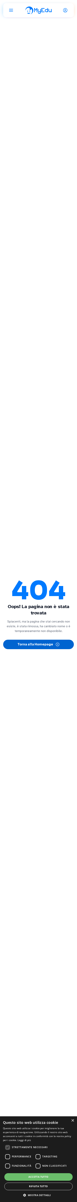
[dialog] (38, 1159)
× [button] (72, 1120)
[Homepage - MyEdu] (38, 10)
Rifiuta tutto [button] (38, 1186)
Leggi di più (24, 1140)
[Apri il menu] (11, 10)
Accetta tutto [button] (38, 1177)
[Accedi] (66, 10)
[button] (38, 1195)
